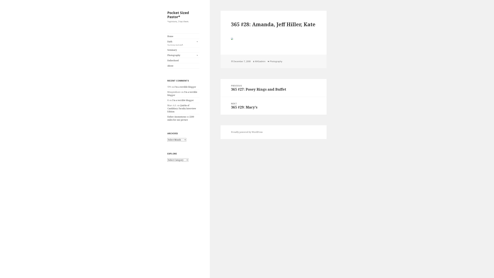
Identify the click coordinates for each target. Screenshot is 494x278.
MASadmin (260, 61)
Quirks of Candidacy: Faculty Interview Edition (181, 108)
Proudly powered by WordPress (247, 132)
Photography (173, 55)
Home (170, 36)
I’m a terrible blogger (185, 86)
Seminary (172, 50)
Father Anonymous (176, 116)
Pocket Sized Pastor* (178, 14)
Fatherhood (173, 60)
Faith (175, 43)
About (170, 65)
